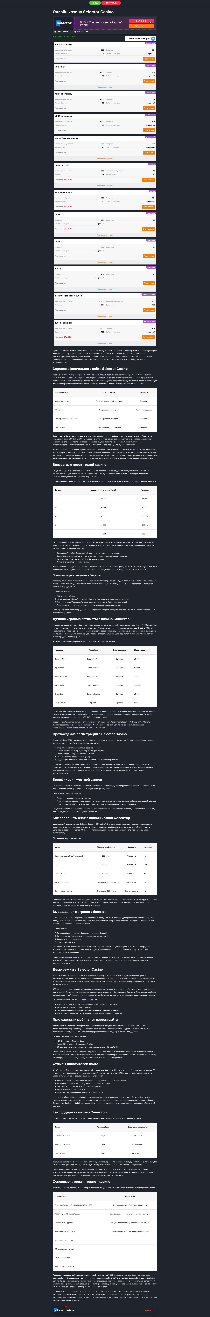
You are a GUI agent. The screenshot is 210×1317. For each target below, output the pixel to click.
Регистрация (111, 3)
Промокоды (149, 59)
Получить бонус (141, 26)
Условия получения (105, 87)
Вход (95, 3)
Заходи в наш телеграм (138, 38)
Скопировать (148, 180)
